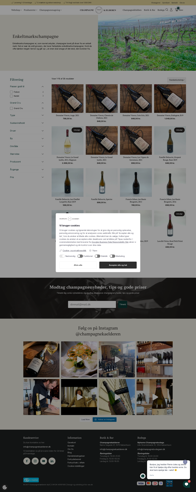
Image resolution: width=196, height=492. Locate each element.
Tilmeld (98, 286)
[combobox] (76, 259)
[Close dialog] (124, 201)
